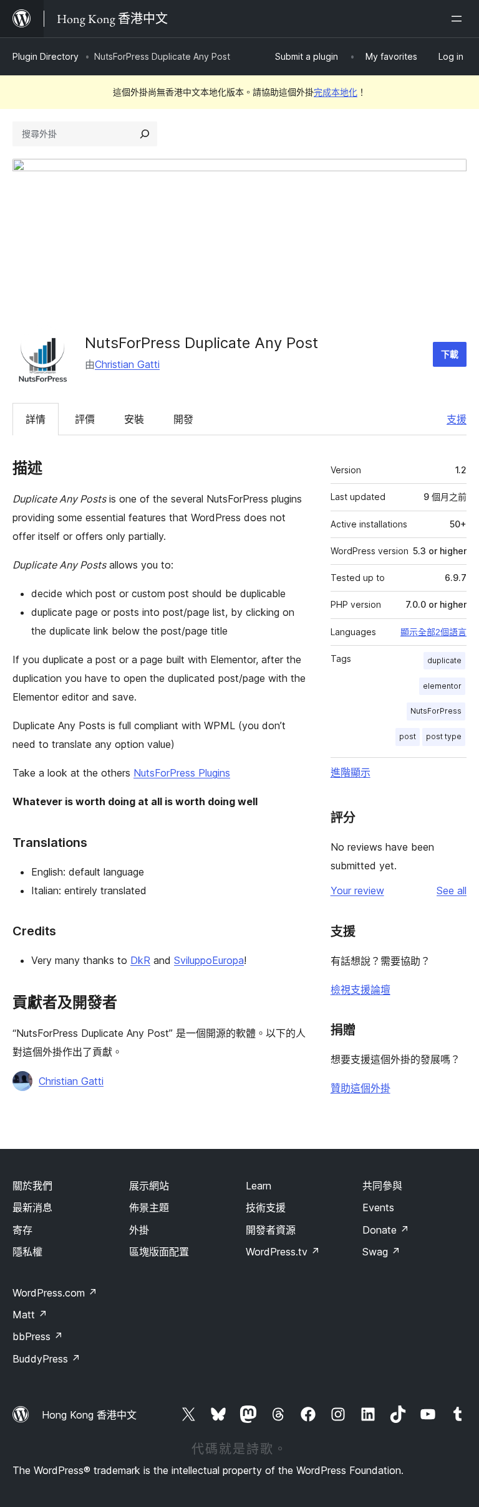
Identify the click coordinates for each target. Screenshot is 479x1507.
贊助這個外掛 (360, 1088)
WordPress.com (54, 1293)
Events (378, 1207)
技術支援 (266, 1207)
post (407, 736)
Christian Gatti (127, 364)
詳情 (36, 419)
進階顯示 (350, 772)
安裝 (134, 419)
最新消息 (32, 1207)
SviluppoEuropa (209, 960)
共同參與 (382, 1185)
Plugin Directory (45, 56)
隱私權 (27, 1251)
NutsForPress (436, 711)
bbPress (37, 1336)
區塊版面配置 (159, 1251)
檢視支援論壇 (360, 989)
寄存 (22, 1230)
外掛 (139, 1230)
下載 (449, 354)
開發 (183, 419)
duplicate (444, 660)
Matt (29, 1314)
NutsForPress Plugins (181, 773)
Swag (381, 1251)
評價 (85, 419)
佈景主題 (149, 1207)
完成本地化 (335, 92)
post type (444, 736)
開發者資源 (271, 1230)
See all (452, 890)
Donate (385, 1230)
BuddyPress (46, 1359)
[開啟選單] (459, 18)
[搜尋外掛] (144, 133)
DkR (140, 960)
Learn (258, 1185)
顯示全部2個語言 (433, 632)
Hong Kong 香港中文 (89, 1415)
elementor (442, 686)
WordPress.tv (283, 1251)
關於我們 (32, 1185)
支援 (457, 419)
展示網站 (149, 1185)
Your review (357, 890)
